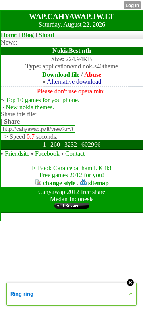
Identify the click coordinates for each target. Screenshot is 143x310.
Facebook (47, 153)
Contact (75, 153)
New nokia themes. (30, 107)
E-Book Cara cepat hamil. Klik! (72, 168)
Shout (46, 34)
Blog (27, 34)
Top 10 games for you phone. (42, 100)
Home (9, 34)
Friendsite (17, 153)
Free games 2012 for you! (71, 175)
